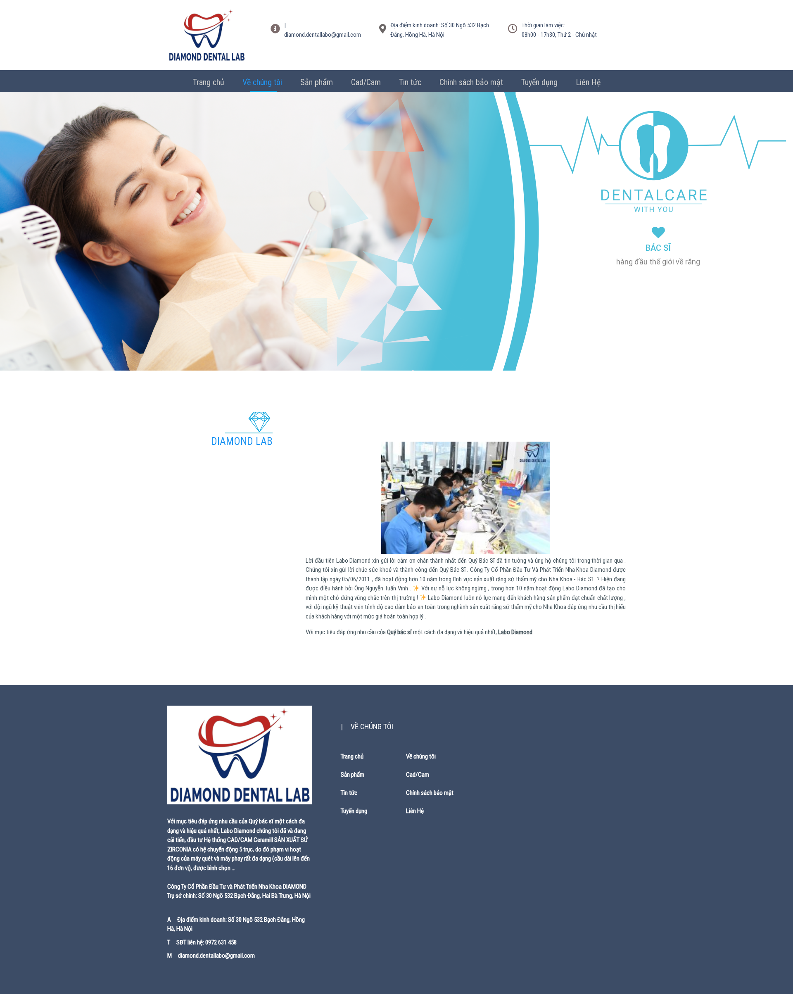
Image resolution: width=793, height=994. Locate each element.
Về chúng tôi (262, 82)
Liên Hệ (588, 82)
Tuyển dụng (539, 82)
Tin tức (410, 82)
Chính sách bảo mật (471, 82)
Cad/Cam (366, 82)
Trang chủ (208, 82)
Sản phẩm (316, 82)
